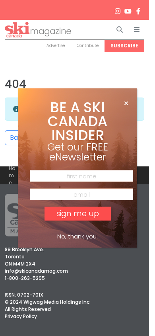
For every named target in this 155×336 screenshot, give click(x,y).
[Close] (126, 103)
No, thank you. (77, 236)
